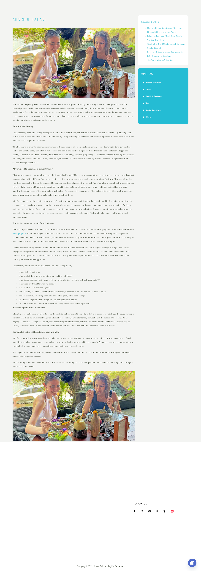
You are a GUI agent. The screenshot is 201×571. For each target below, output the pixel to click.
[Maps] (165, 511)
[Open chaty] (192, 563)
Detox (149, 89)
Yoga (147, 103)
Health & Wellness (154, 96)
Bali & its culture (153, 110)
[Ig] (143, 511)
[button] (163, 82)
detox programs (20, 233)
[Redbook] (173, 511)
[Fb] (135, 511)
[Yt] (158, 511)
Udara (148, 117)
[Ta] (150, 511)
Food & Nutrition (153, 82)
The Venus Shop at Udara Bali (160, 60)
